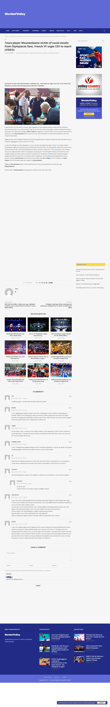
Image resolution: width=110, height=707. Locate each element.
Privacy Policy (47, 677)
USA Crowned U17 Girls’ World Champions (87, 275)
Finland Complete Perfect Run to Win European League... (38, 357)
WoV (12, 53)
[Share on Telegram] (50, 282)
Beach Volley (60, 30)
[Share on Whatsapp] (48, 282)
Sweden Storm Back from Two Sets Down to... (15, 357)
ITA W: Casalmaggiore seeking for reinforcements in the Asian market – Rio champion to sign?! (59, 663)
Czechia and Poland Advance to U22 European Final (38, 380)
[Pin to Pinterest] (42, 282)
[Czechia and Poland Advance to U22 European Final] (38, 370)
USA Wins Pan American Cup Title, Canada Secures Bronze (95, 637)
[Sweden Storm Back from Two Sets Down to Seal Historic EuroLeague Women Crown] (15, 347)
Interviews (35, 30)
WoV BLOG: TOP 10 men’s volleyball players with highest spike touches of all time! (60, 649)
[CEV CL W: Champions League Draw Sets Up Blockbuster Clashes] (38, 324)
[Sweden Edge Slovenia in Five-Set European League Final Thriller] (61, 347)
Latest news (15, 30)
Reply (70, 396)
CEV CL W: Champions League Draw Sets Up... (38, 334)
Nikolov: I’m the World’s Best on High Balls (88, 284)
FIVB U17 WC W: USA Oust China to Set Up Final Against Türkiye (94, 658)
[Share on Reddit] (46, 282)
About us (56, 677)
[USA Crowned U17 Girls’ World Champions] (79, 648)
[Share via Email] (52, 282)
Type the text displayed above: (14, 579)
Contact (64, 677)
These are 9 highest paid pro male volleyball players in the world (60, 637)
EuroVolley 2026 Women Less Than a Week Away (15, 334)
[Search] (104, 30)
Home (7, 30)
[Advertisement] (72, 14)
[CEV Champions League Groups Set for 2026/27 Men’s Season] (61, 324)
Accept (101, 702)
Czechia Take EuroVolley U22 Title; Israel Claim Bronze (15, 380)
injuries (52, 30)
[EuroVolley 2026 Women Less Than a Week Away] (15, 324)
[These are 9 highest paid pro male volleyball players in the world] (44, 637)
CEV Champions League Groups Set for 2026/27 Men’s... (61, 334)
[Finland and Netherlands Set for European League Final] (61, 370)
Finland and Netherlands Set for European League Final (61, 380)
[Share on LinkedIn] (44, 282)
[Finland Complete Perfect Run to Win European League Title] (38, 347)
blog (68, 30)
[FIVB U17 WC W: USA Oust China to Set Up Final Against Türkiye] (79, 658)
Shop (75, 30)
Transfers (26, 30)
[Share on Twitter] (41, 282)
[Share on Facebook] (39, 282)
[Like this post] (37, 282)
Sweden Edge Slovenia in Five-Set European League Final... (61, 357)
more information (91, 702)
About (81, 30)
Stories (43, 30)
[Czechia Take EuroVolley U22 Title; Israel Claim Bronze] (15, 370)
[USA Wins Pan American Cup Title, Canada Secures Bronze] (79, 637)
